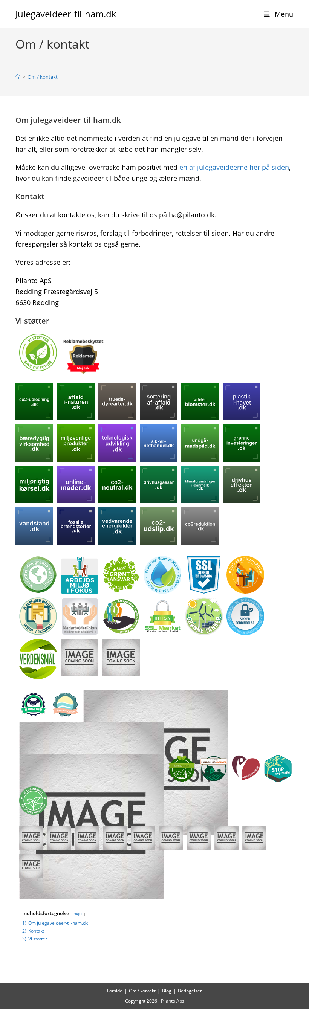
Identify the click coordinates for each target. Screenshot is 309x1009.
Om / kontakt (43, 76)
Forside (114, 991)
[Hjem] (17, 76)
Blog (166, 991)
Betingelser (190, 991)
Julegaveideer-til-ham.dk (65, 14)
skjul (78, 913)
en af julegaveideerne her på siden (234, 167)
